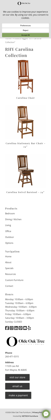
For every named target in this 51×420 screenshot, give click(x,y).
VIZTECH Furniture (30, 416)
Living (8, 225)
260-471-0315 (12, 356)
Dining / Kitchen (13, 219)
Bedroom (10, 213)
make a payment (18, 395)
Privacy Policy (38, 412)
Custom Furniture (14, 280)
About (8, 262)
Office (8, 231)
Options (9, 242)
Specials (9, 268)
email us (17, 386)
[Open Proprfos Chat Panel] (46, 414)
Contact (9, 285)
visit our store (17, 377)
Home (8, 256)
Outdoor (9, 237)
